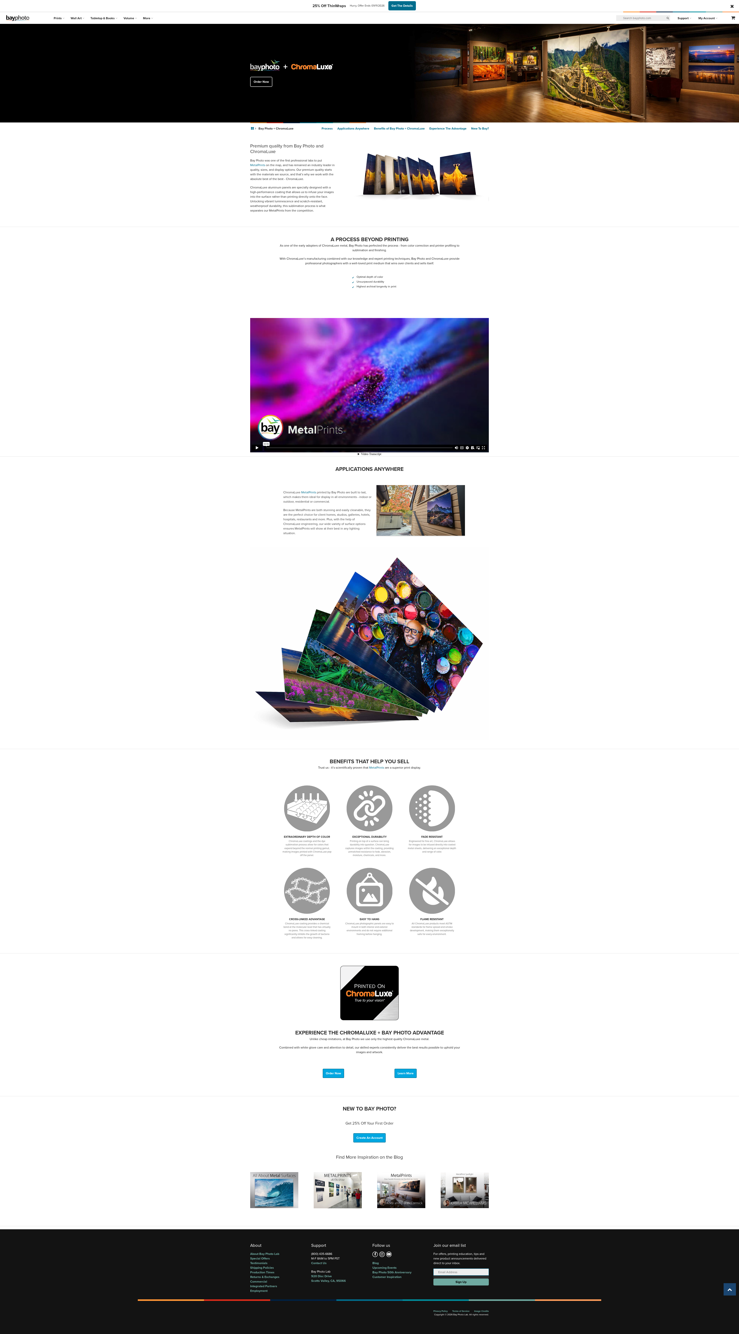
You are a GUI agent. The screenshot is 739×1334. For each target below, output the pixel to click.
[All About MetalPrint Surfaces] (274, 1190)
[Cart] (733, 18)
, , (328, 1278)
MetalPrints (257, 165)
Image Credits (481, 1311)
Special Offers (260, 1258)
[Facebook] (375, 1254)
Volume (129, 18)
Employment (259, 1291)
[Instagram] (382, 1254)
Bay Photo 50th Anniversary (391, 1272)
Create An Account (369, 1138)
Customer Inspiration (386, 1277)
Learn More (406, 1073)
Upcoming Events (384, 1267)
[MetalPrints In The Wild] (338, 1190)
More (147, 18)
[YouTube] (389, 1254)
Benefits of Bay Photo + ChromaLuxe (399, 128)
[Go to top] (730, 1289)
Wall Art (76, 18)
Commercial (258, 1281)
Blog (375, 1263)
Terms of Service (461, 1311)
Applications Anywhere (353, 128)
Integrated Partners (263, 1286)
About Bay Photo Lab (264, 1254)
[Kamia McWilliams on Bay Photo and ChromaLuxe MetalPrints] (465, 1190)
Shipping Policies (262, 1267)
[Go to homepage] (253, 128)
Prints (58, 18)
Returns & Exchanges (264, 1277)
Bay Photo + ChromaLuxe (275, 128)
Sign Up (461, 1282)
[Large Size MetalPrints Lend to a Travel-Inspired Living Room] (401, 1190)
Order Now (261, 82)
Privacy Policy (440, 1311)
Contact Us (319, 1263)
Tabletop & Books (102, 18)
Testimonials (259, 1263)
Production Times (262, 1272)
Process (327, 128)
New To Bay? (480, 128)
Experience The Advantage (447, 128)
